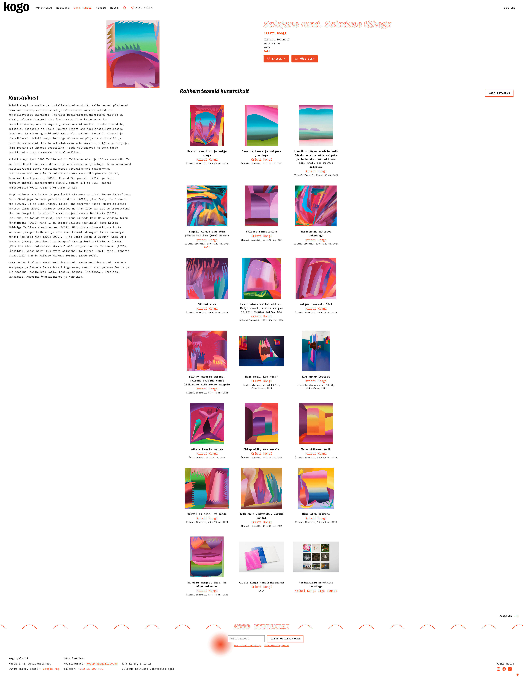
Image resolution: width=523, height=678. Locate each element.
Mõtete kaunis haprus (207, 449)
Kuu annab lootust (316, 376)
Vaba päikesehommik (316, 449)
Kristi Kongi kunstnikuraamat (261, 582)
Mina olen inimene (316, 514)
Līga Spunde (327, 591)
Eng (512, 7)
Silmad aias (207, 304)
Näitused (62, 7)
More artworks (499, 93)
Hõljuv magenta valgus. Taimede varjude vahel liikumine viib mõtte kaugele (207, 380)
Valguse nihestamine (261, 231)
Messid (101, 7)
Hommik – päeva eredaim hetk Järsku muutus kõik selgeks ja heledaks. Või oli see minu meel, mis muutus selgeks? (316, 158)
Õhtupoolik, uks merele (261, 449)
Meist (114, 7)
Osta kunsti (83, 7)
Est (506, 7)
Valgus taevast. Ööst (316, 304)
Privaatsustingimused (276, 645)
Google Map (51, 668)
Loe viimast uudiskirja (247, 645)
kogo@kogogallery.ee (102, 663)
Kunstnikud (44, 7)
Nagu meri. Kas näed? (261, 376)
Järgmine (505, 615)
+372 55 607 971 (90, 668)
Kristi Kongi (275, 33)
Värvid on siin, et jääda (207, 514)
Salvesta (278, 58)
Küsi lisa (307, 58)
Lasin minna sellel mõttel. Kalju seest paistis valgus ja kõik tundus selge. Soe (261, 308)
